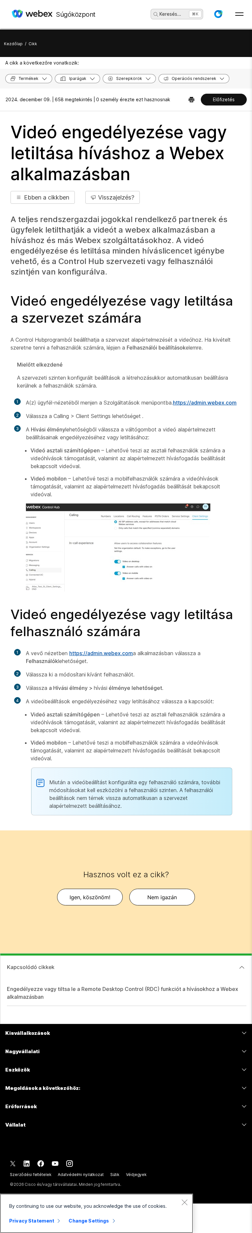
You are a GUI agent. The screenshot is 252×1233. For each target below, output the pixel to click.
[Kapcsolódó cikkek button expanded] (242, 967)
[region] (96, 1213)
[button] (218, 14)
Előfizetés (224, 99)
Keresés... (170, 14)
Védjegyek (136, 1174)
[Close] (184, 1202)
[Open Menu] (239, 14)
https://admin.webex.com (205, 402)
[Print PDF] (191, 99)
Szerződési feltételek (30, 1174)
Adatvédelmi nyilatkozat (80, 1174)
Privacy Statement (31, 1221)
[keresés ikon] (156, 14)
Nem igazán (162, 897)
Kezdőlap (13, 43)
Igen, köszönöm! (90, 897)
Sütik (114, 1174)
